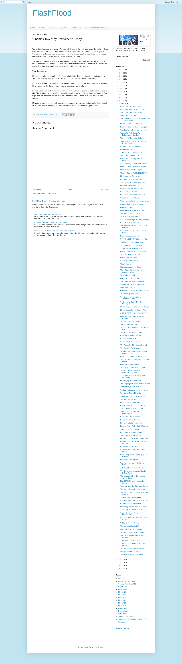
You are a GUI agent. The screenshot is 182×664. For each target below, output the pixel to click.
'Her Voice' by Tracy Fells (129, 324)
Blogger (101, 647)
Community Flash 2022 (126, 581)
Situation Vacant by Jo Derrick (131, 267)
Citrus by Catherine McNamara (131, 204)
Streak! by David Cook (128, 116)
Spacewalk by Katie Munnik (130, 216)
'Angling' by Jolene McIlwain (130, 393)
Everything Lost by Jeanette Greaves (133, 507)
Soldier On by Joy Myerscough (131, 523)
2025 (121, 73)
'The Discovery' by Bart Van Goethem (133, 164)
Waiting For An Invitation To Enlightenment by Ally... (130, 134)
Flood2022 (122, 595)
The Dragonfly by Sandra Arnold (131, 333)
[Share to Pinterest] (73, 114)
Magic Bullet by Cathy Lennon (131, 402)
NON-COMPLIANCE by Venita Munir (133, 251)
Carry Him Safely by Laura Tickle (132, 109)
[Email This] (63, 114)
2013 (121, 566)
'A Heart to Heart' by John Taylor (131, 409)
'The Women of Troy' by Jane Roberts (133, 182)
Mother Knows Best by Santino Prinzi (133, 310)
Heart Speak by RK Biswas (130, 417)
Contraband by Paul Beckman (131, 146)
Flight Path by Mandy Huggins (131, 170)
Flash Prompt (123, 589)
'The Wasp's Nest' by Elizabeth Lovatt (133, 345)
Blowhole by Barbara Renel (130, 207)
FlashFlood (52, 12)
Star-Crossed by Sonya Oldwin (131, 113)
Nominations (123, 611)
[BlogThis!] (66, 114)
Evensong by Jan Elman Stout (131, 432)
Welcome (121, 622)
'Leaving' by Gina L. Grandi (130, 342)
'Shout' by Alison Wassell (129, 261)
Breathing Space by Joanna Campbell (134, 127)
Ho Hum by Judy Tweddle (129, 223)
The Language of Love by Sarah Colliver (135, 384)
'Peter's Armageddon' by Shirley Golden (134, 307)
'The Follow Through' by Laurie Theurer (134, 220)
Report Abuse (122, 628)
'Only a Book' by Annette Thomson (132, 396)
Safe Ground (123, 614)
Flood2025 (122, 603)
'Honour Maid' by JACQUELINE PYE (133, 173)
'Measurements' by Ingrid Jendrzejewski (134, 201)
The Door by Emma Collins (130, 213)
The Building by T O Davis (129, 156)
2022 (121, 82)
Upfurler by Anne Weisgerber (130, 503)
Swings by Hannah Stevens (130, 552)
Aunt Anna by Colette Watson (130, 387)
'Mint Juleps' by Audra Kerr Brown (132, 242)
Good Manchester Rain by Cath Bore (133, 189)
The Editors (76, 27)
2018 (121, 95)
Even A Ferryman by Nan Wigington (133, 167)
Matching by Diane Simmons (130, 381)
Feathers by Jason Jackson (130, 236)
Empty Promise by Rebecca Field (132, 210)
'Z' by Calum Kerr (126, 264)
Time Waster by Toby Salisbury (131, 555)
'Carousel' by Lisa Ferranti (129, 429)
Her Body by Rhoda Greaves (130, 336)
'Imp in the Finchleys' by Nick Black (132, 281)
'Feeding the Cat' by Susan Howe (132, 284)
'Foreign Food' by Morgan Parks (131, 497)
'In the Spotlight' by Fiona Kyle (131, 152)
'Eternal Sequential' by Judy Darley (132, 367)
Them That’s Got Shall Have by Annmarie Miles (131, 271)
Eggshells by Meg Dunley (129, 364)
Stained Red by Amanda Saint (131, 529)
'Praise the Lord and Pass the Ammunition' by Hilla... (130, 371)
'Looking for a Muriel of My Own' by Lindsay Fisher (132, 303)
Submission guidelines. (126, 616)
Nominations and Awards (95, 27)
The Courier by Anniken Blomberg (132, 489)
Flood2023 (122, 597)
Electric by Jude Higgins (129, 460)
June (123, 103)
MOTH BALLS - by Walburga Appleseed (134, 438)
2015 (121, 559)
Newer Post (37, 189)
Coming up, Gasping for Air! (130, 106)
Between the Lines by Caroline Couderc (134, 291)
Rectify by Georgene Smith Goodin (132, 356)
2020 (121, 88)
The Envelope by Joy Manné (130, 435)
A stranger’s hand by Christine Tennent (134, 500)
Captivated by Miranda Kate (130, 198)
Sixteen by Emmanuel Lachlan (131, 254)
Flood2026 (122, 606)
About (41, 27)
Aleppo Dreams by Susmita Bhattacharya (130, 412)
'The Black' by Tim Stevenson (130, 348)
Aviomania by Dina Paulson (130, 294)
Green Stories (123, 608)
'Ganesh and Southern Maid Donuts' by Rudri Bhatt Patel (54, 231)
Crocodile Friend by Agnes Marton (132, 179)
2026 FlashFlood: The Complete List (48, 201)
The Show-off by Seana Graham (131, 138)
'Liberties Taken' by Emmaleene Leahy (134, 130)
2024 (121, 76)
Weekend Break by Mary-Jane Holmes (134, 486)
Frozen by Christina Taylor (129, 278)
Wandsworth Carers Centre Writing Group (133, 619)
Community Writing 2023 (127, 584)
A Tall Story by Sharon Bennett (131, 510)
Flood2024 (122, 600)
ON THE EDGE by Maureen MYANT (133, 313)
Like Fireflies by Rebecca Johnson (132, 195)
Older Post (104, 189)
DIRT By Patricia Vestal (128, 339)
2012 (121, 569)
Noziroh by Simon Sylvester (130, 420)
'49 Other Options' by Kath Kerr (131, 245)
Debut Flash (122, 587)
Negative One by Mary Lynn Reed (132, 406)
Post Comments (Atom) (50, 193)
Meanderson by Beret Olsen (130, 176)
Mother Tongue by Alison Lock (131, 124)
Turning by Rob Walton (128, 275)
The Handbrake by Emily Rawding (132, 549)
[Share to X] (68, 114)
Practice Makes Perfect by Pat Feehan (134, 426)
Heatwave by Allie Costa (129, 447)
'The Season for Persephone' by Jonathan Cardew (131, 298)
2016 (121, 101)
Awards (121, 578)
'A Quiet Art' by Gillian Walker (130, 321)
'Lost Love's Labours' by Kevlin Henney (134, 390)
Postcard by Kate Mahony (129, 185)
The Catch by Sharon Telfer (130, 526)
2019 (121, 92)
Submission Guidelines (57, 27)
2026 (121, 70)
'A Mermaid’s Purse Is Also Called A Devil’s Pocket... (133, 142)
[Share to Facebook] (71, 114)
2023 (121, 79)
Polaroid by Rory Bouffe (128, 258)
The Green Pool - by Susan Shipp (132, 532)
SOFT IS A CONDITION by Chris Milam (134, 239)
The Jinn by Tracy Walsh (129, 399)
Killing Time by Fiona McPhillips (131, 423)
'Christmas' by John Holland (130, 540)
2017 (121, 98)
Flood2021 (122, 592)
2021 (121, 85)
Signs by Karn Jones (127, 288)
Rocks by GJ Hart (126, 149)
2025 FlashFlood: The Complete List (47, 214)
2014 (121, 563)
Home (32, 27)
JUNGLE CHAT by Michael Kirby (132, 468)
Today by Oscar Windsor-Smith (131, 248)
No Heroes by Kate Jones (129, 192)
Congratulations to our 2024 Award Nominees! (51, 223)
